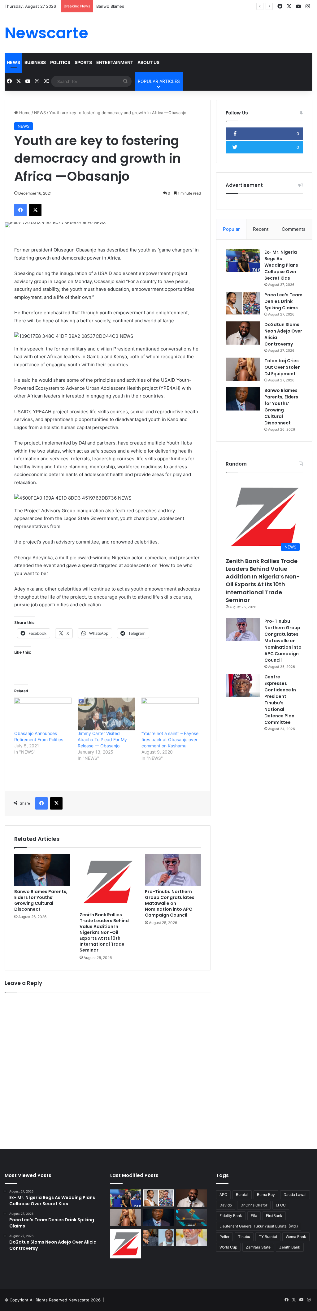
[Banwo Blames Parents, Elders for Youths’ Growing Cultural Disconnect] (42, 870)
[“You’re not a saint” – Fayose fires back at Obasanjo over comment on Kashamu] (170, 714)
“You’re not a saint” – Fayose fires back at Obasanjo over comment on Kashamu (169, 739)
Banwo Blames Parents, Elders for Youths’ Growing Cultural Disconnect (165, 6)
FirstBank (274, 1215)
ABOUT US (148, 62)
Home (24, 112)
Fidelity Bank (230, 1215)
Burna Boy (266, 1194)
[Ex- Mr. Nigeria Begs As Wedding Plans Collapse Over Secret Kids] (243, 260)
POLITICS (60, 62)
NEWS (13, 62)
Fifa (254, 1215)
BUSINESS (35, 62)
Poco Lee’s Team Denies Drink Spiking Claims (283, 301)
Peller (224, 1236)
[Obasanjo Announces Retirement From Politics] (43, 714)
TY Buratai (268, 1236)
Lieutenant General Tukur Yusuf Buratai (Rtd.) (258, 1226)
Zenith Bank (289, 1247)
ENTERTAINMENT (114, 62)
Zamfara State (258, 1247)
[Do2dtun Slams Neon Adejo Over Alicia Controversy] (243, 333)
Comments (294, 229)
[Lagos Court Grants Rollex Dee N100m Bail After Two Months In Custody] (158, 1237)
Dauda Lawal (295, 1194)
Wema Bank (296, 1236)
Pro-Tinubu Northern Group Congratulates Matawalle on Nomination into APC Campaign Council (169, 903)
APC (223, 1194)
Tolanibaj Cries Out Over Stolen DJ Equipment (282, 367)
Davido (225, 1205)
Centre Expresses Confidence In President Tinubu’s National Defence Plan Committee (280, 699)
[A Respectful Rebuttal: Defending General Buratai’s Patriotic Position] (191, 1237)
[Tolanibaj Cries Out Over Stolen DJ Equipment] (243, 369)
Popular (231, 229)
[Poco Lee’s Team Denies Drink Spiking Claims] (243, 303)
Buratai (242, 1194)
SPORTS (83, 62)
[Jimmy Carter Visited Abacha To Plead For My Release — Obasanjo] (106, 714)
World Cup (228, 1247)
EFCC (281, 1205)
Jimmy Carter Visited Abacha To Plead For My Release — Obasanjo (102, 739)
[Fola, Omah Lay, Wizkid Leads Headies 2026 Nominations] (191, 1218)
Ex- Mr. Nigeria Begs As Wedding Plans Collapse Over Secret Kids (281, 265)
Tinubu (244, 1236)
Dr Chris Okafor (254, 1205)
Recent (260, 229)
